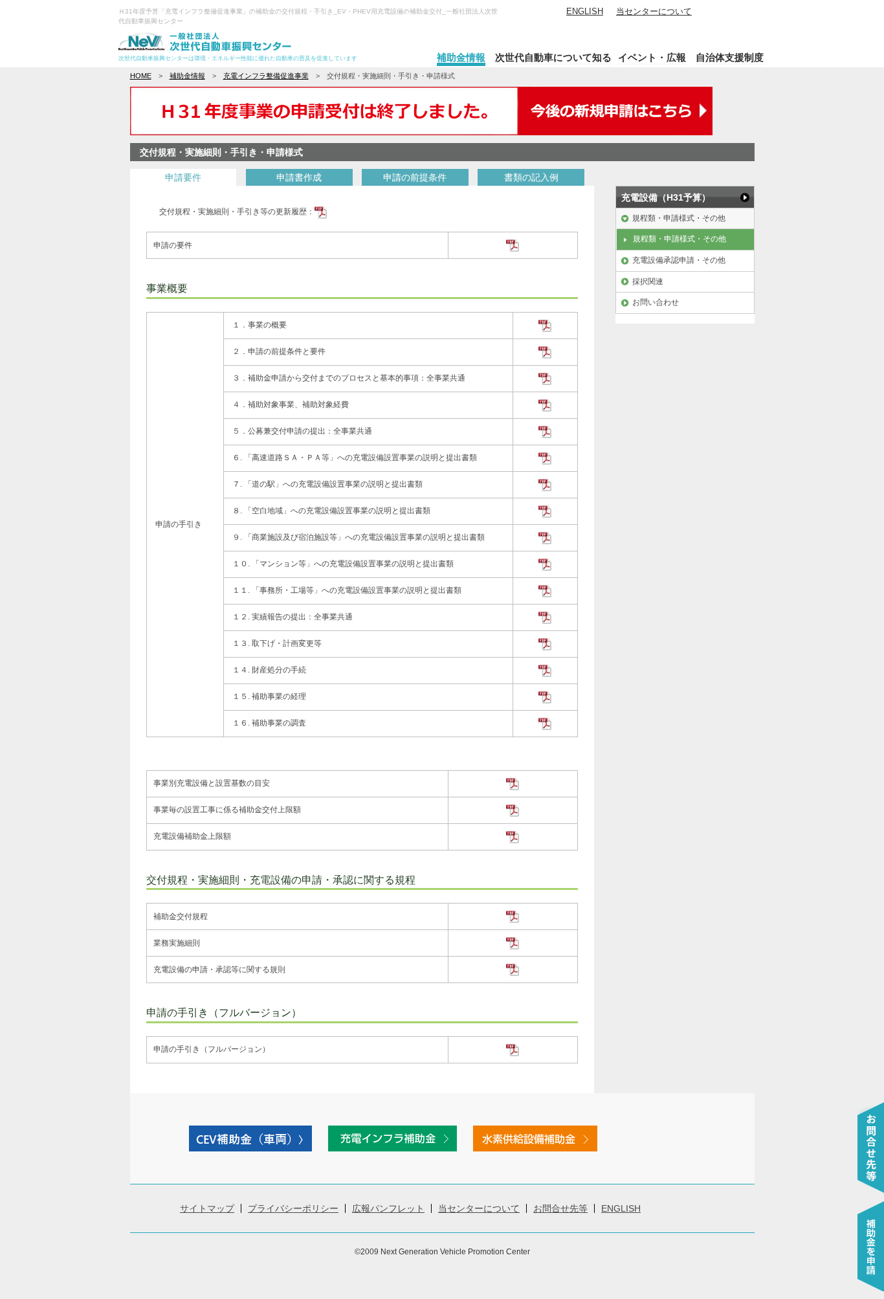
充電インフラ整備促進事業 (266, 76)
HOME (140, 76)
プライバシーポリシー (293, 1208)
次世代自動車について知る (553, 57)
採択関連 (647, 281)
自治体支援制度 (730, 57)
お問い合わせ (655, 302)
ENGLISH (584, 11)
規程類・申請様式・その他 (678, 218)
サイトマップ (207, 1208)
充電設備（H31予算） (666, 197)
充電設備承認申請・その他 (678, 260)
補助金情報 (461, 57)
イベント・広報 (652, 57)
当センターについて (654, 11)
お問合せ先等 (560, 1208)
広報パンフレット (388, 1208)
